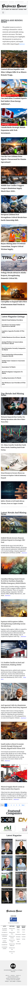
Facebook (23, 936)
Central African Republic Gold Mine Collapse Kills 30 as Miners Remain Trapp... (13, 72)
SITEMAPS (18, 981)
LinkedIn (23, 929)
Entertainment (18, 934)
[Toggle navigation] (3, 12)
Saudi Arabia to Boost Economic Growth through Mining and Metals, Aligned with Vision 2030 (13, 746)
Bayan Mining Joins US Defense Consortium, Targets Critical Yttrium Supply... (13, 246)
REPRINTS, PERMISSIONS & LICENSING (13, 978)
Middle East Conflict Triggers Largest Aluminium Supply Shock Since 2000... (12, 188)
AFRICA (25, 9)
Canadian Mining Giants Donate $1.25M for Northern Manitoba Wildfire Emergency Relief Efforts (13, 581)
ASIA (10, 9)
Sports (18, 932)
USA (2, 9)
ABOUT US (7, 975)
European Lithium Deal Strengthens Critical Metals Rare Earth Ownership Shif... (14, 217)
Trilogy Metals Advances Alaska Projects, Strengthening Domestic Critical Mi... (13, 275)
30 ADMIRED (4, 938)
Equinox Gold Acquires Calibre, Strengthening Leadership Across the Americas (13, 624)
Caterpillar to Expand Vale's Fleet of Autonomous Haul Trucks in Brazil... (14, 304)
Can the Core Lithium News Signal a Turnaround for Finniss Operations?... (13, 159)
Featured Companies (14, 812)
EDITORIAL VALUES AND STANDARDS (13, 979)
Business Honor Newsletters (13, 922)
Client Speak (18, 943)
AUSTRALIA (21, 9)
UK (4, 9)
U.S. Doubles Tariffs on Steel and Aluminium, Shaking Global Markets (12, 665)
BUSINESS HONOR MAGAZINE (13, 976)
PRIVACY (7, 981)
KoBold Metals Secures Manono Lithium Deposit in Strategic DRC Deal (13, 540)
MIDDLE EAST (15, 9)
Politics (18, 929)
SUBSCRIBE (13, 916)
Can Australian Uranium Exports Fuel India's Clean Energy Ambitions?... (14, 101)
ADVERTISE (13, 975)
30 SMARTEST (4, 944)
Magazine (18, 939)
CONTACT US (18, 975)
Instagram (23, 934)
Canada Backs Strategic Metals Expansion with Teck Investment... (13, 130)
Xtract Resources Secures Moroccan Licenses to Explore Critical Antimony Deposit (13, 475)
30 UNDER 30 (4, 932)
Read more (22, 44)
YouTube (23, 939)
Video (18, 941)
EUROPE (7, 9)
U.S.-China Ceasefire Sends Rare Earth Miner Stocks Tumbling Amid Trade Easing (13, 447)
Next (23, 805)
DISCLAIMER (13, 981)
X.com (23, 932)
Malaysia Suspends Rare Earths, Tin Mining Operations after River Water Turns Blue (13, 419)
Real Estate (18, 936)
